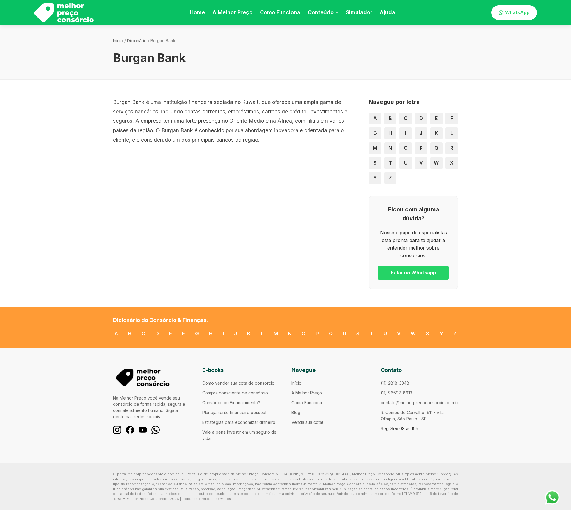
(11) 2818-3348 (395, 383)
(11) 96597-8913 (396, 392)
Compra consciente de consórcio (235, 392)
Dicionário (137, 40)
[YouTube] (143, 430)
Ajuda (387, 12)
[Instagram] (117, 430)
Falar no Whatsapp (413, 273)
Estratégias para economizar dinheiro (238, 422)
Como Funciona (280, 12)
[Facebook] (130, 430)
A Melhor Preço (232, 12)
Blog (295, 412)
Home (197, 12)
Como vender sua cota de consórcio (238, 383)
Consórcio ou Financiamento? (231, 402)
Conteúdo (321, 12)
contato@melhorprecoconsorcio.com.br (420, 402)
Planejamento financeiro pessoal (234, 412)
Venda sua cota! (307, 422)
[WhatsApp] (155, 430)
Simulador (359, 12)
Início (118, 40)
